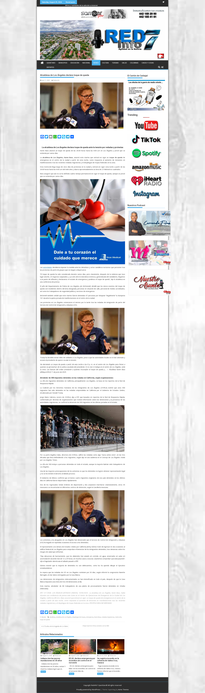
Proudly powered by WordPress (88, 689)
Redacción (56, 80)
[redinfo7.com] (102, 59)
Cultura (105, 63)
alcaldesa (52, 617)
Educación (75, 63)
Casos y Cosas (148, 63)
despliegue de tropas (78, 617)
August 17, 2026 (47, 656)
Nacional (86, 63)
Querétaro (51, 63)
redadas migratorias (108, 617)
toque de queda (45, 620)
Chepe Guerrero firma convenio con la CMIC (96, 626)
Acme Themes (123, 689)
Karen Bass (97, 617)
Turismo (115, 63)
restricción (118, 617)
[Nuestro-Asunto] (149, 282)
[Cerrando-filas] (149, 223)
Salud (124, 63)
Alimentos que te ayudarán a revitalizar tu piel (82, 5)
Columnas (134, 63)
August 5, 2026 (74, 656)
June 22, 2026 (103, 656)
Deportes (50, 67)
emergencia (89, 617)
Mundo (96, 63)
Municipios (63, 63)
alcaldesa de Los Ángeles (63, 617)
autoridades (47, 267)
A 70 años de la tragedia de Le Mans (55, 626)
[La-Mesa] (149, 253)
